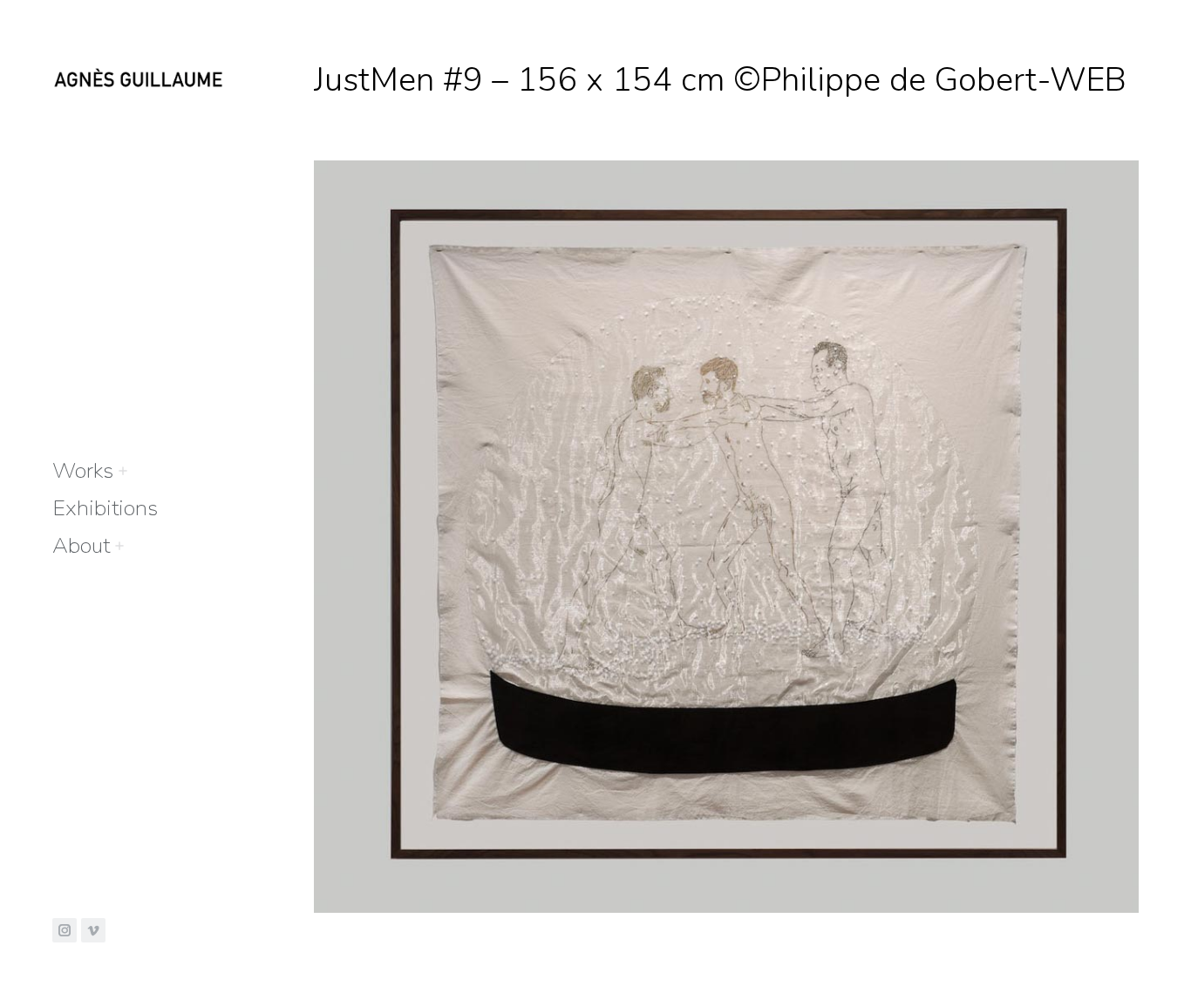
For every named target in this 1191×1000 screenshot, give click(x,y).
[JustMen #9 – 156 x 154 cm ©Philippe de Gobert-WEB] (726, 536)
